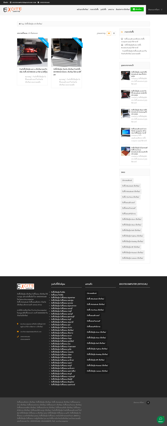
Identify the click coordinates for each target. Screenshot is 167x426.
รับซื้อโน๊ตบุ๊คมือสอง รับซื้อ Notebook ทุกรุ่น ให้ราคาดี (131, 46)
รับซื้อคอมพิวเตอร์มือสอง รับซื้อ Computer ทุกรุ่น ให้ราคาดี (133, 40)
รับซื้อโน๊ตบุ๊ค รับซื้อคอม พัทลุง (61, 357)
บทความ (111, 9)
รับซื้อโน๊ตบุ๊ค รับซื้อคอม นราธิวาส (62, 360)
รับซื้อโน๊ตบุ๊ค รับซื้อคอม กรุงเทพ (62, 303)
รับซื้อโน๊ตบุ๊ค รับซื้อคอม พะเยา (61, 335)
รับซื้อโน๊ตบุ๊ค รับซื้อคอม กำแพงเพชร (63, 346)
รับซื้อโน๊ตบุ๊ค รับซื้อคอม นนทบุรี (61, 308)
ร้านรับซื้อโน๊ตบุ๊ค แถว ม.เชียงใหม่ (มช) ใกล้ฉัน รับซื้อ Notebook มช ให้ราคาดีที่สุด (33, 70)
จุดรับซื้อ (103, 9)
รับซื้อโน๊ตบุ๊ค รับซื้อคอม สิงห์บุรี (61, 379)
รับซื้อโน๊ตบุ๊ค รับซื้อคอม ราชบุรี (61, 311)
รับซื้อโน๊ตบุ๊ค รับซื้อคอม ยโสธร (61, 354)
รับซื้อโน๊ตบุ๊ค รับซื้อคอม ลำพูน (61, 338)
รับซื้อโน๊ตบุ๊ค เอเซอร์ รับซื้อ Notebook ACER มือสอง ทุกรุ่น (139, 93)
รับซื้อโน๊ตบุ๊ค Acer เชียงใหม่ (131, 219)
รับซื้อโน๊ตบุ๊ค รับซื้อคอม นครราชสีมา (63, 371)
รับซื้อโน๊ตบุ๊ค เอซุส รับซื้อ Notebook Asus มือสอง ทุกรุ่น (139, 74)
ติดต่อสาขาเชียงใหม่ (123, 9)
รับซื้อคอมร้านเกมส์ (128, 208)
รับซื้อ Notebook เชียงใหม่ (131, 191)
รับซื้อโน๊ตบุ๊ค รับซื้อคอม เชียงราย (62, 333)
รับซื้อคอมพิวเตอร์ (128, 202)
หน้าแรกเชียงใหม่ (82, 9)
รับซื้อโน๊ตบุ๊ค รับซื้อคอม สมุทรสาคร (63, 297)
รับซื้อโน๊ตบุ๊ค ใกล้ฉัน (58, 292)
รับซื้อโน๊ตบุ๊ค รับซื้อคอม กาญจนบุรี (63, 376)
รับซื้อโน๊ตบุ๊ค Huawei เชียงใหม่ (132, 252)
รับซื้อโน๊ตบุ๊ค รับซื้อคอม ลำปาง (61, 327)
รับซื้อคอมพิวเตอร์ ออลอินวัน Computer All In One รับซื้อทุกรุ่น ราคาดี (138, 131)
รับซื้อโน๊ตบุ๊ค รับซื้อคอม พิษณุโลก (62, 382)
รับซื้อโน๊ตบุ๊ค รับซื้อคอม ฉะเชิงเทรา (63, 368)
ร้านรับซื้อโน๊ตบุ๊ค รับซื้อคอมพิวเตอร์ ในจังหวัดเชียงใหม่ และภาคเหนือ (35, 79)
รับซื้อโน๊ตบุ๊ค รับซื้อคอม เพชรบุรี (62, 314)
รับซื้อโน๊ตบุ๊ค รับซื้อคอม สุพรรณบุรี (62, 316)
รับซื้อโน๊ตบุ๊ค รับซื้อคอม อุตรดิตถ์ (62, 341)
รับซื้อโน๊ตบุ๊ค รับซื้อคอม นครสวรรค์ (63, 384)
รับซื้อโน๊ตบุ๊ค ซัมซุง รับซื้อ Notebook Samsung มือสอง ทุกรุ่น (139, 112)
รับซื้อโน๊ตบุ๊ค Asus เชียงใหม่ (131, 224)
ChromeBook (127, 180)
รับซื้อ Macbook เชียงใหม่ (130, 186)
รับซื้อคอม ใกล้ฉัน (57, 294)
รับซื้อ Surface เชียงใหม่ (130, 197)
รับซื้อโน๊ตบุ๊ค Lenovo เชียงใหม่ (132, 258)
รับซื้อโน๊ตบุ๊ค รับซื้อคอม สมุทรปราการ (63, 305)
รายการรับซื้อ (94, 9)
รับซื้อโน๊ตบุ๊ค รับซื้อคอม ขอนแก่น (62, 352)
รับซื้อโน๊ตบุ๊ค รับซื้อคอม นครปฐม (62, 300)
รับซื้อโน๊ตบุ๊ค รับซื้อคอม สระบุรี (61, 373)
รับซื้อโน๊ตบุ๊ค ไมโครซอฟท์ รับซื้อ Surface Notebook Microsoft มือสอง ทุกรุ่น (139, 150)
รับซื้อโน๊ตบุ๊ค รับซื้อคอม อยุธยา (61, 362)
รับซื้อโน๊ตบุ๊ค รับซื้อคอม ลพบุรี (61, 365)
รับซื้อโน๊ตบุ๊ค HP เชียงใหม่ (131, 247)
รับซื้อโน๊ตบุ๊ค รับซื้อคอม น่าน (60, 343)
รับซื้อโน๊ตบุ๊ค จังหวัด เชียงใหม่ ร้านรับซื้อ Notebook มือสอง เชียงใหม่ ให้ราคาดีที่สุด (67, 72)
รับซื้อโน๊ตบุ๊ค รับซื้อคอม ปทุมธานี (62, 322)
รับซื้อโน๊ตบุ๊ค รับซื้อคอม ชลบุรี (61, 319)
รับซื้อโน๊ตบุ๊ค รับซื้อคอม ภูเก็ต (61, 349)
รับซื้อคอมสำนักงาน (129, 213)
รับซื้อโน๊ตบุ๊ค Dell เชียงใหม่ (131, 230)
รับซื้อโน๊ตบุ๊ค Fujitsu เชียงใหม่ (132, 236)
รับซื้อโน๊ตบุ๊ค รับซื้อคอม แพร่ (60, 324)
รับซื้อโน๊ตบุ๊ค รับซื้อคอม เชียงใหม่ (62, 330)
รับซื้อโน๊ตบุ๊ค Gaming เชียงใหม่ (132, 241)
